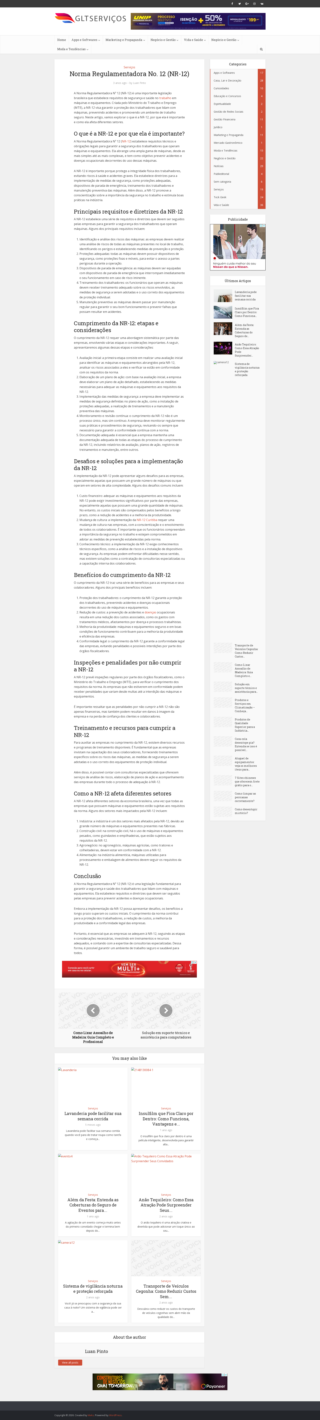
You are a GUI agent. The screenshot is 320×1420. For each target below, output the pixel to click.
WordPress (115, 1415)
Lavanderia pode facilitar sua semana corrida (92, 1116)
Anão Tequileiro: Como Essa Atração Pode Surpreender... (247, 350)
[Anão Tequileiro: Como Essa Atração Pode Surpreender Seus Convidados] (224, 348)
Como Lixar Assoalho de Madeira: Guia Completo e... (244, 670)
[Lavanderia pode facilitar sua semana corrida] (224, 295)
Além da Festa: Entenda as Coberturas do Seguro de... (244, 330)
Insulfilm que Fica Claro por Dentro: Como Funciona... (247, 312)
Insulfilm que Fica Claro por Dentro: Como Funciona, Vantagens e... (166, 1119)
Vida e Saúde (193, 40)
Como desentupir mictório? (246, 811)
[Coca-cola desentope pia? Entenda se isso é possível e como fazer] (224, 741)
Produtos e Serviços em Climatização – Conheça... (245, 705)
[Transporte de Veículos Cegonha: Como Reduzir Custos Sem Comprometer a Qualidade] (224, 648)
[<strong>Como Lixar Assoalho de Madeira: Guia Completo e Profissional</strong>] (224, 667)
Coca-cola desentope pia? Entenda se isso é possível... (246, 744)
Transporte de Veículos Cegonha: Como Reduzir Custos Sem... (166, 1291)
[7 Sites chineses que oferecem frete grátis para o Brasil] (224, 780)
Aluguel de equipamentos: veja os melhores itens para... (246, 764)
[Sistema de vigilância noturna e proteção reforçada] (224, 500)
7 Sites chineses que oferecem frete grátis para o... (247, 781)
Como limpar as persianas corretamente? (245, 797)
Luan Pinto (139, 83)
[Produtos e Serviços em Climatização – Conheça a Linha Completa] (224, 702)
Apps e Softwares (84, 40)
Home (61, 40)
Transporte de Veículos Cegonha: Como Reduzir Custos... (246, 651)
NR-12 (126, 141)
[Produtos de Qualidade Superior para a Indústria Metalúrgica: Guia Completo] (224, 722)
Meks (91, 1415)
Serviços (129, 67)
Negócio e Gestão (163, 40)
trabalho (165, 98)
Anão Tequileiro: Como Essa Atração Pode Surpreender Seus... (166, 1205)
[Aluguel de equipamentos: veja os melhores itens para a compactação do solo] (224, 761)
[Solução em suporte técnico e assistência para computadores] (224, 687)
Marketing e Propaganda (124, 40)
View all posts (70, 1362)
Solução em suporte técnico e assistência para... (246, 687)
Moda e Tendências (71, 49)
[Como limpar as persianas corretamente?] (224, 796)
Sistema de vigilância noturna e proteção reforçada (93, 1288)
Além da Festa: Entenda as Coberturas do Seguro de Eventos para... (93, 1205)
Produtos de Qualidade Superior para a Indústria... (245, 725)
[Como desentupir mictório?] (224, 812)
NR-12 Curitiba (147, 520)
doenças (150, 612)
